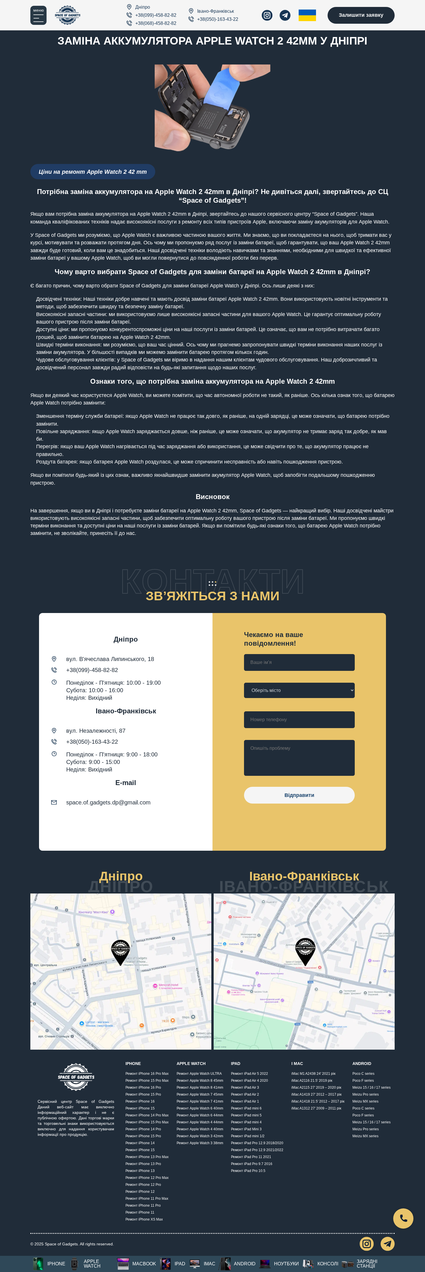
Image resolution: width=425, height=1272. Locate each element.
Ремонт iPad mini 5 (246, 1115)
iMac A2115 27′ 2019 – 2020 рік (316, 1087)
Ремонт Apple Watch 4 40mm (200, 1129)
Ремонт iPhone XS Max (144, 1219)
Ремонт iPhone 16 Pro (143, 1087)
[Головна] (67, 15)
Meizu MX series (365, 1101)
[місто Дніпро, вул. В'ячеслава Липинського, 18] (120, 971)
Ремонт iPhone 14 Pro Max (147, 1115)
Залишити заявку (361, 15)
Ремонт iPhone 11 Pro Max (146, 1199)
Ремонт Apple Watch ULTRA (199, 1074)
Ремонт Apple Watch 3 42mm (200, 1136)
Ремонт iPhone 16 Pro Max (147, 1074)
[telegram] (285, 15)
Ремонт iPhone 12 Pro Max (147, 1178)
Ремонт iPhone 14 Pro (143, 1129)
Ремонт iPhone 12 (140, 1192)
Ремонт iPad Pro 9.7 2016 (251, 1164)
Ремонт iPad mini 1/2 (248, 1136)
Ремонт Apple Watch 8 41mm (200, 1087)
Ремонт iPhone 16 (140, 1101)
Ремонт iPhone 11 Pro (143, 1205)
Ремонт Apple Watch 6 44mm (200, 1115)
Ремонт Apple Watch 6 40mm (200, 1108)
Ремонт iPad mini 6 (246, 1108)
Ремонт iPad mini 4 (246, 1122)
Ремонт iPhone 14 (140, 1143)
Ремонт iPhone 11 (139, 1212)
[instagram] (267, 15)
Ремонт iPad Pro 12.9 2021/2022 (257, 1150)
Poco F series (363, 1081)
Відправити (299, 795)
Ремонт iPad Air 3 (245, 1087)
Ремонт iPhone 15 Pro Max (147, 1081)
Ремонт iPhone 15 (140, 1108)
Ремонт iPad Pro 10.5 (248, 1171)
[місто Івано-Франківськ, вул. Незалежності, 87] (304, 971)
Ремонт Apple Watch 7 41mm (200, 1101)
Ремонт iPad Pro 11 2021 (251, 1157)
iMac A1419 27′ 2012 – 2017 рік (316, 1094)
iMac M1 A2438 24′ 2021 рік (313, 1074)
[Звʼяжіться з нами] (403, 1218)
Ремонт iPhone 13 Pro (143, 1164)
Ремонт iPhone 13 (140, 1171)
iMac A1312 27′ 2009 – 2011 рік (316, 1108)
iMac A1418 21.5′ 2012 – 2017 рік (317, 1101)
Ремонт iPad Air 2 (245, 1094)
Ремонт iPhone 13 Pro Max (147, 1157)
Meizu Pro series (365, 1094)
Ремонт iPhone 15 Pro (143, 1094)
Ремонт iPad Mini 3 (246, 1129)
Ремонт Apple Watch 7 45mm (200, 1094)
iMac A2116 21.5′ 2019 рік (311, 1081)
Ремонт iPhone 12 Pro (143, 1185)
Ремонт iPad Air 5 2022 (249, 1074)
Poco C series (363, 1074)
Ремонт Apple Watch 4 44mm (200, 1122)
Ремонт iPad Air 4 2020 (249, 1081)
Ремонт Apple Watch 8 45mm (200, 1081)
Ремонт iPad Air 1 (245, 1101)
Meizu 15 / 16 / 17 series (371, 1087)
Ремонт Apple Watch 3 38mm (200, 1143)
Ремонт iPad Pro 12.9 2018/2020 (257, 1143)
